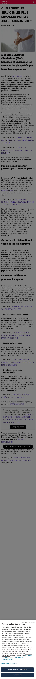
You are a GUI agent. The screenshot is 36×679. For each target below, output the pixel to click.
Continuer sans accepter (28, 622)
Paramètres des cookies (9, 663)
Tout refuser (17, 675)
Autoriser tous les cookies (17, 669)
